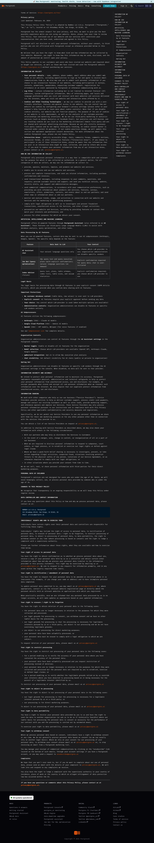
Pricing (72, 6)
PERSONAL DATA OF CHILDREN (122, 77)
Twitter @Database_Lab (88, 819)
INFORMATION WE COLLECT (121, 15)
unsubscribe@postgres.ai (67, 754)
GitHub (116, 810)
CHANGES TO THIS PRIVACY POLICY (122, 82)
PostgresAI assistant (53, 819)
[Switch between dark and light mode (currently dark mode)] (131, 5)
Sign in (124, 6)
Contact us (118, 825)
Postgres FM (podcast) (88, 813)
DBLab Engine (49, 813)
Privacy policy (119, 822)
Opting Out (121, 59)
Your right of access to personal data (122, 105)
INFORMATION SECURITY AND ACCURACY (120, 64)
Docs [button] (80, 6)
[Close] (151, 1)
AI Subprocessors (123, 50)
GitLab (116, 807)
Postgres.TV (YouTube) (88, 810)
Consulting (96, 6)
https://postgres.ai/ (31, 67)
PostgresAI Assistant (18, 813)
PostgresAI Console (52, 807)
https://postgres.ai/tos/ (49, 13)
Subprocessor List (36, 331)
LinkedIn (82, 822)
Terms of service (120, 819)
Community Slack (86, 807)
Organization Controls (121, 54)
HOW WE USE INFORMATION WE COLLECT (121, 22)
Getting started (16, 810)
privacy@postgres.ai (54, 150)
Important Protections (121, 46)
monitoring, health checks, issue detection (71, 1)
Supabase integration (111, 1)
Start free (110, 6)
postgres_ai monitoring (54, 810)
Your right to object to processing (122, 139)
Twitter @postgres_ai (88, 816)
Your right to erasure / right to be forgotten (123, 123)
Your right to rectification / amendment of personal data (123, 114)
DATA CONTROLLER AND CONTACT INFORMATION (122, 89)
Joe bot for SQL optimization (57, 822)
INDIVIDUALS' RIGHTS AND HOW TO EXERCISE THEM (123, 97)
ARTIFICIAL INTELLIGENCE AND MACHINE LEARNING (122, 30)
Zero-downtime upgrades (54, 816)
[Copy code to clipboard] (107, 509)
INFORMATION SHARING (120, 71)
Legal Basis (121, 41)
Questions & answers (18, 807)
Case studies (118, 816)
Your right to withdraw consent (123, 152)
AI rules (13, 819)
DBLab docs (14, 816)
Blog (87, 6)
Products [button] (62, 6)
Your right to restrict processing (122, 131)
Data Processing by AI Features (123, 37)
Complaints (121, 156)
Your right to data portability (123, 146)
